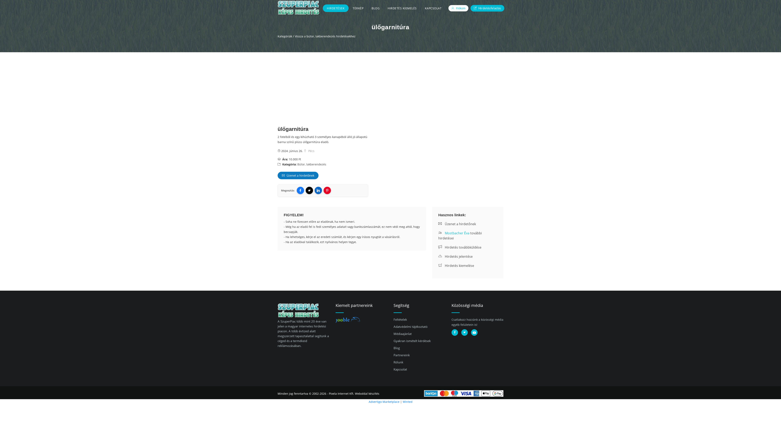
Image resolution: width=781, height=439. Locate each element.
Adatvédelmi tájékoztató (411, 327)
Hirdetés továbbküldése (462, 247)
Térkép (358, 8)
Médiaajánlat (403, 334)
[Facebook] (300, 190)
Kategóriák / (286, 36)
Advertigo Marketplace (384, 402)
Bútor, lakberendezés (311, 164)
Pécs (311, 151)
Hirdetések (336, 8)
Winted (407, 402)
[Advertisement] (390, 82)
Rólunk (398, 362)
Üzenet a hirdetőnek (300, 175)
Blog (376, 8)
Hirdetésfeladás (489, 8)
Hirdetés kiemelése (459, 265)
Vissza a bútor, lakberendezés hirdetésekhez (325, 36)
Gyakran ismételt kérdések (412, 341)
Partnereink (402, 355)
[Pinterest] (327, 190)
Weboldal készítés (367, 394)
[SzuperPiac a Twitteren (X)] (464, 332)
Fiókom (460, 8)
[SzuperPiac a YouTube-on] (474, 332)
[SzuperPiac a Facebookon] (455, 332)
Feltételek (400, 319)
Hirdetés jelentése (458, 256)
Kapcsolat (433, 8)
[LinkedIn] (318, 190)
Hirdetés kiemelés (402, 8)
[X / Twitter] (309, 190)
